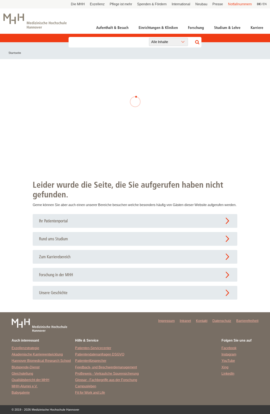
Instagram (228, 354)
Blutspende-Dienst (25, 367)
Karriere (257, 27)
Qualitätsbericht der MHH (30, 380)
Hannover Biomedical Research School (41, 360)
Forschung (196, 27)
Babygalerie (21, 392)
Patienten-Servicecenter (93, 348)
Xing (224, 367)
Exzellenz (97, 4)
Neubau (201, 4)
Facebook (228, 348)
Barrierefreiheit (247, 321)
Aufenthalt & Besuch (112, 27)
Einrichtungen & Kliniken (158, 27)
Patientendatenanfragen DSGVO (99, 354)
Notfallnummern (240, 4)
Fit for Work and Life (90, 392)
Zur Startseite (77, 134)
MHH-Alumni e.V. (25, 386)
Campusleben (85, 386)
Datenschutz (221, 321)
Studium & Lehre (227, 27)
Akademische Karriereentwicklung (37, 354)
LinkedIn (227, 373)
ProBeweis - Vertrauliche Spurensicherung (107, 373)
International (181, 4)
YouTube (228, 360)
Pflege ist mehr (121, 4)
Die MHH (78, 4)
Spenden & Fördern (152, 4)
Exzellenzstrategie (25, 348)
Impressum (166, 321)
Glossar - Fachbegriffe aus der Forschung (106, 380)
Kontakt (201, 321)
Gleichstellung (22, 373)
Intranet (185, 321)
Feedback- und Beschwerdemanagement (106, 367)
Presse (217, 4)
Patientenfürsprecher (90, 360)
